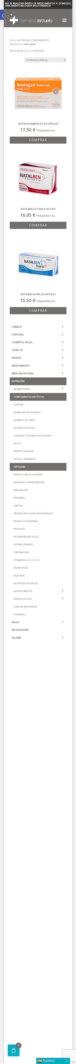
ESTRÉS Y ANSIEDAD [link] (24, 451)
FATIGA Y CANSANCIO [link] (25, 458)
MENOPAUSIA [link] (20, 490)
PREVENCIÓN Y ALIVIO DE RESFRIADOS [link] (33, 513)
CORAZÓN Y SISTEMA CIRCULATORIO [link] (33, 435)
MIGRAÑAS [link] (19, 497)
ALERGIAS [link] (19, 404)
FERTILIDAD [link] (20, 466)
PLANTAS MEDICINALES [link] (25, 606)
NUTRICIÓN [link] (23, 40)
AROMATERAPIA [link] (22, 389)
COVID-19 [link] (17, 350)
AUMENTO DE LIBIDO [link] (24, 420)
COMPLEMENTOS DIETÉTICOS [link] (29, 396)
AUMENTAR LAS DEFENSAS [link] (27, 412)
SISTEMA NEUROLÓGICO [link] (26, 536)
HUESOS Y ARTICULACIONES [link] (28, 474)
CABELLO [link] (17, 326)
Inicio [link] (13, 40)
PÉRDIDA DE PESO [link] (23, 598)
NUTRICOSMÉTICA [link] (23, 591)
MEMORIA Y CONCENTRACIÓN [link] (29, 482)
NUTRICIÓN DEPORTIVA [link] (26, 583)
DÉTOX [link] (17, 443)
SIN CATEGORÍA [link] (20, 630)
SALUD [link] (15, 622)
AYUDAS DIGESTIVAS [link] (24, 427)
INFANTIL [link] (17, 358)
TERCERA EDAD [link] (21, 552)
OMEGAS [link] (18, 505)
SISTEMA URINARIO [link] (23, 544)
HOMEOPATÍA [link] (21, 567)
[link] (38, 99)
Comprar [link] (38, 140)
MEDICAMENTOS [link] (21, 365)
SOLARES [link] (16, 637)
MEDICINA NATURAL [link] (23, 373)
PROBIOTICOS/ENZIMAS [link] (26, 521)
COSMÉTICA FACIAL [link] (22, 342)
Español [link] (48, 1060)
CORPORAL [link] (18, 334)
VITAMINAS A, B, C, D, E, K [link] (27, 560)
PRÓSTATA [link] (19, 528)
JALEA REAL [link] (19, 575)
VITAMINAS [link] (19, 614)
